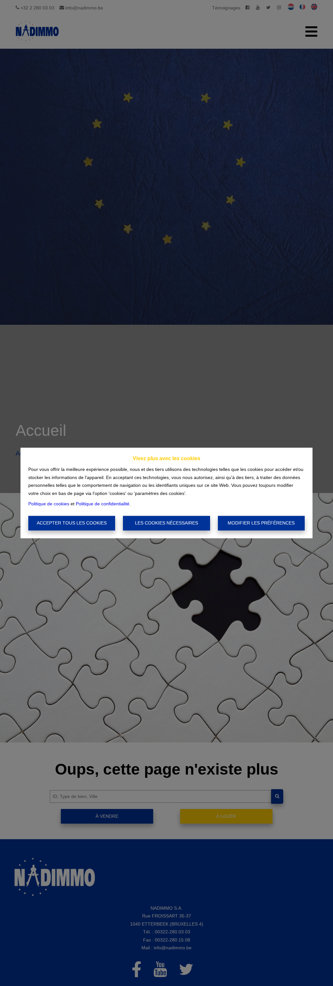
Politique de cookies (48, 504)
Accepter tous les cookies (72, 522)
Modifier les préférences (261, 522)
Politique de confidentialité (102, 504)
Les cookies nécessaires (166, 522)
